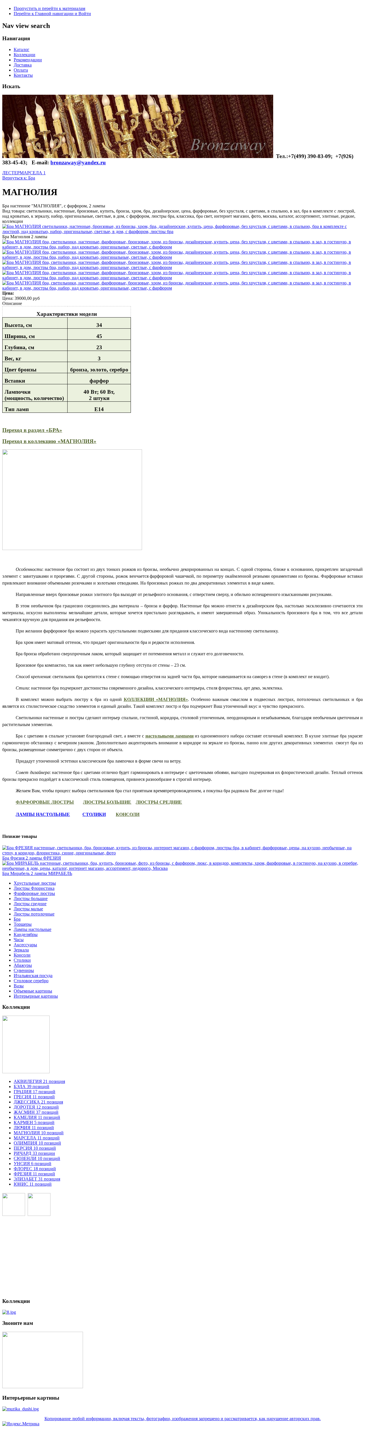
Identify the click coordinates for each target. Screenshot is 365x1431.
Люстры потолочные (34, 913)
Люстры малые (28, 908)
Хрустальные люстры (35, 883)
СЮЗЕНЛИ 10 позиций (37, 1158)
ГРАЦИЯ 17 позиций (34, 1091)
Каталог (21, 49)
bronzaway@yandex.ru (78, 162)
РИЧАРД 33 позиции (34, 1153)
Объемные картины (33, 991)
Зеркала (21, 949)
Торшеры (23, 924)
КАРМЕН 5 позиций (34, 1122)
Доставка (23, 64)
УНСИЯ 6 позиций (32, 1163)
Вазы (19, 985)
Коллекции (24, 54)
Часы (19, 939)
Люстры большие (31, 898)
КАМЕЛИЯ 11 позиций (37, 1117)
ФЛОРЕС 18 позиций (35, 1168)
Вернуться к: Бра (18, 177)
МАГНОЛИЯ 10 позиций (39, 1132)
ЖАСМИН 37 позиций (36, 1112)
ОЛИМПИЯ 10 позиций (37, 1143)
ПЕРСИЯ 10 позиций (35, 1148)
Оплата (21, 70)
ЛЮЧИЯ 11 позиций (34, 1127)
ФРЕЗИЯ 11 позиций (34, 1173)
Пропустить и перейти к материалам (49, 8)
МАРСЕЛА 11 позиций (37, 1137)
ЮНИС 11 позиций (33, 1184)
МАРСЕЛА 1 (33, 172)
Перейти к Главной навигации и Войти (52, 13)
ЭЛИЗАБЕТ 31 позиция (37, 1179)
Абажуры (23, 965)
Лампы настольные (32, 929)
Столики (22, 960)
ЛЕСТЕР (11, 172)
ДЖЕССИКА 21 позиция (38, 1101)
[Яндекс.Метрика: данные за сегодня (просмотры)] (20, 1423)
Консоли (22, 955)
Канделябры (26, 934)
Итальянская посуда (33, 975)
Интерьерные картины (36, 996)
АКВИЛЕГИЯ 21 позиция (39, 1081)
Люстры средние (30, 903)
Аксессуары (25, 944)
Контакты (23, 75)
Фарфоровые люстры (34, 893)
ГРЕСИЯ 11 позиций (34, 1096)
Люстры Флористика (34, 888)
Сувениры (24, 970)
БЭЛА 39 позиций (31, 1086)
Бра (17, 919)
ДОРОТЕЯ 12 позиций (36, 1107)
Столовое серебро (31, 980)
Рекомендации (28, 59)
